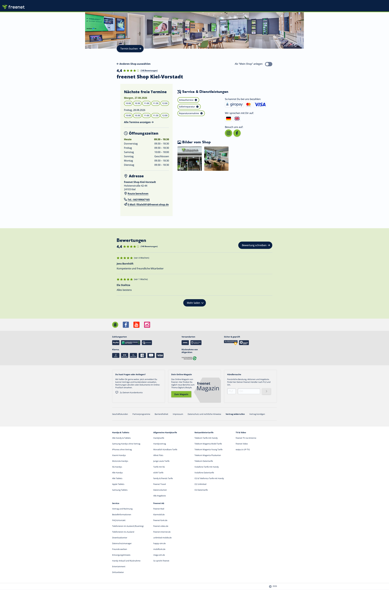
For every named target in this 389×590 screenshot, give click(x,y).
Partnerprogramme (141, 414)
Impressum (178, 414)
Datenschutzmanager (122, 543)
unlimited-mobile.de (162, 537)
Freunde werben (119, 549)
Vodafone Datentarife (204, 472)
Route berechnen (138, 193)
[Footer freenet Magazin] (115, 325)
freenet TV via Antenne (246, 438)
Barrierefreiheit (161, 414)
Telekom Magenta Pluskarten (207, 455)
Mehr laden (193, 302)
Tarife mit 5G (159, 466)
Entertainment (118, 566)
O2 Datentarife (201, 490)
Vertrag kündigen (257, 414)
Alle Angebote (159, 495)
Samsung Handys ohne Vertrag (126, 443)
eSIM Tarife (158, 472)
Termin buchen (129, 48)
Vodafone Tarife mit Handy (206, 466)
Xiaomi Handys (119, 455)
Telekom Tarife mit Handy (206, 438)
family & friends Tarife (163, 478)
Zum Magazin (181, 394)
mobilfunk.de (159, 549)
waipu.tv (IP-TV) (243, 449)
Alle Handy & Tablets (121, 438)
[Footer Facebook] (126, 325)
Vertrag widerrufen (235, 414)
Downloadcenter (119, 537)
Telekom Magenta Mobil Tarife (208, 443)
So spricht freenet (161, 560)
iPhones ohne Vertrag (122, 449)
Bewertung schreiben (254, 245)
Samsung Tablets (119, 490)
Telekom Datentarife (203, 461)
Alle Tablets (117, 478)
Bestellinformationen (121, 514)
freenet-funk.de (160, 520)
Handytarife (158, 438)
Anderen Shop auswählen (135, 63)
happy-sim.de (159, 543)
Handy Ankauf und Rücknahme (126, 560)
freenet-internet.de (161, 531)
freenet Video (242, 443)
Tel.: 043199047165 (139, 199)
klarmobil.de (159, 514)
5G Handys (117, 466)
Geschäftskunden (120, 414)
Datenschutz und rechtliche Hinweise (204, 414)
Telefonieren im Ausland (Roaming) (128, 526)
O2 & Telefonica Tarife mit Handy (209, 478)
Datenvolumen (160, 490)
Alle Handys (117, 472)
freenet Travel (159, 484)
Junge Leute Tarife (161, 461)
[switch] (268, 64)
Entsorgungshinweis (121, 555)
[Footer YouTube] (136, 325)
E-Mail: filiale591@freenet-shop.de (148, 204)
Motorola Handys (120, 461)
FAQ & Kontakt (119, 520)
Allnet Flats (158, 455)
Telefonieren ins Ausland (123, 531)
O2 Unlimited (200, 484)
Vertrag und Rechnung (122, 508)
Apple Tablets (118, 484)
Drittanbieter (118, 572)
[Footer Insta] (147, 325)
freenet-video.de (160, 526)
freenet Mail (158, 508)
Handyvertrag (159, 443)
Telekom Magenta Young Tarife (208, 449)
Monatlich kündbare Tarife (165, 449)
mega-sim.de (159, 555)
